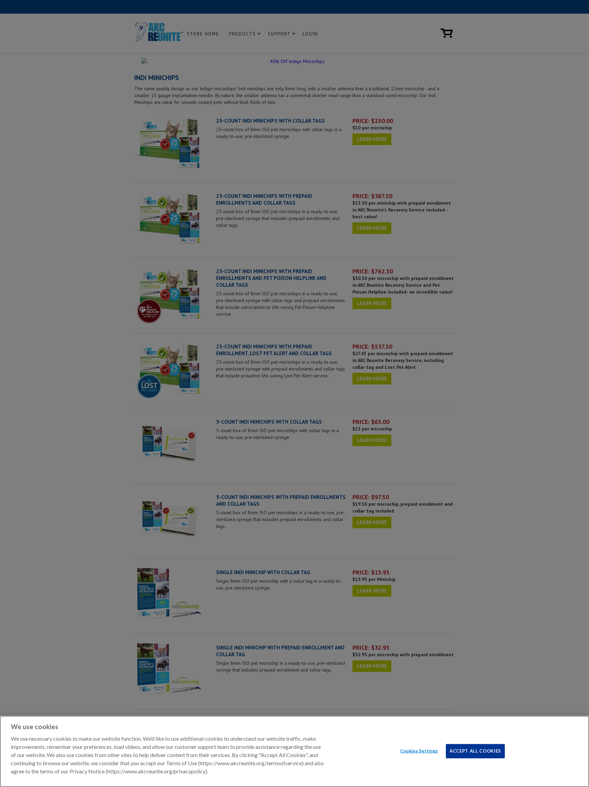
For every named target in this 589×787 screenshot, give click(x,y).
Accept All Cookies (475, 750)
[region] (294, 751)
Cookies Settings (419, 750)
